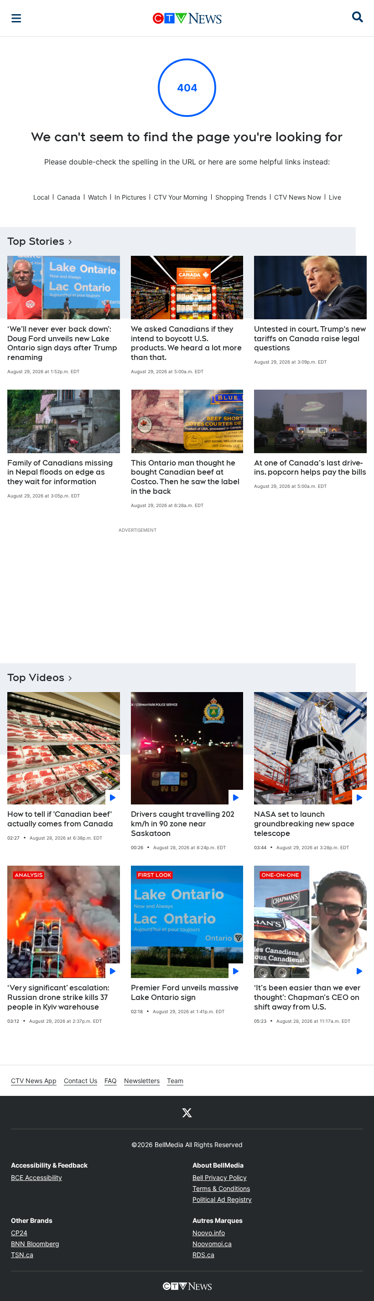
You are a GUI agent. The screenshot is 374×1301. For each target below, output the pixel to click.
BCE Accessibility (36, 1177)
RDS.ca (203, 1255)
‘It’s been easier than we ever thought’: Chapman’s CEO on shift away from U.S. (307, 997)
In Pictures (130, 197)
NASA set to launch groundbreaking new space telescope (304, 824)
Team (175, 1080)
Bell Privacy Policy (219, 1177)
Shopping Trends (240, 197)
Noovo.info (208, 1233)
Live (335, 197)
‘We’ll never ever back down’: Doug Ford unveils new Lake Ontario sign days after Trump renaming (62, 343)
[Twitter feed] (187, 1112)
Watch (97, 197)
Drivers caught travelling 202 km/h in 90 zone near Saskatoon (182, 824)
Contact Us (80, 1080)
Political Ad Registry (222, 1199)
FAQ (110, 1080)
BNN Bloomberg (35, 1244)
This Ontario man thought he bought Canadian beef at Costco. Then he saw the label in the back (185, 477)
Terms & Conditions (221, 1188)
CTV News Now (297, 197)
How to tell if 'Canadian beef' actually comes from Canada (60, 819)
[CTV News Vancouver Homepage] (187, 18)
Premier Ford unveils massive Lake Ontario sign (185, 993)
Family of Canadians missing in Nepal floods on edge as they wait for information (60, 473)
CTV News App (34, 1080)
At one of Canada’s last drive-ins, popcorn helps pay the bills (310, 468)
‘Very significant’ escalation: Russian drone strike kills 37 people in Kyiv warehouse (58, 997)
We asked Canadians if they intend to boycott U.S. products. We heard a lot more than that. (186, 343)
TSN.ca (22, 1255)
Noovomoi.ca (212, 1244)
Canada (68, 197)
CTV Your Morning (181, 197)
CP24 (19, 1233)
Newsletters (142, 1080)
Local (41, 197)
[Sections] (16, 18)
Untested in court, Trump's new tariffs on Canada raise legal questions (310, 339)
